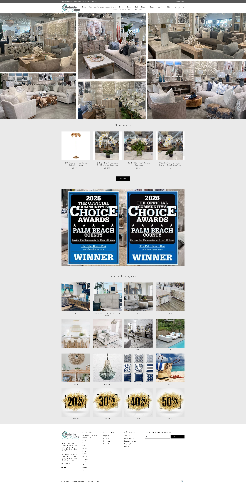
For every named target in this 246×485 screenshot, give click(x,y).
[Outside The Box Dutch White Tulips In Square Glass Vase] (138, 145)
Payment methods (130, 441)
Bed (107, 350)
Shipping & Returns (130, 444)
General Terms (129, 438)
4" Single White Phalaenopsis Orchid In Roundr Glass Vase (170, 164)
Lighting (107, 384)
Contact (127, 446)
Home (84, 7)
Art (129, 10)
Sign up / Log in (180, 1)
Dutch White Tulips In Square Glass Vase (139, 164)
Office (169, 7)
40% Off (139, 419)
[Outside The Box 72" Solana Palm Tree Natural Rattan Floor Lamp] (76, 145)
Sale (83, 470)
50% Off (170, 419)
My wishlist (106, 444)
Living (138, 313)
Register (106, 436)
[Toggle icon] (175, 8)
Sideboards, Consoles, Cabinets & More (107, 314)
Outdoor (170, 350)
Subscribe (177, 437)
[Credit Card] (182, 481)
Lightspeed (96, 481)
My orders (106, 438)
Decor (76, 384)
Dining (170, 313)
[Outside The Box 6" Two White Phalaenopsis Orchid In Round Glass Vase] (107, 145)
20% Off (76, 419)
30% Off (107, 419)
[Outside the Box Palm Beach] (71, 8)
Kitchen (76, 350)
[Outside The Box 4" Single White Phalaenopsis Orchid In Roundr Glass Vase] (170, 145)
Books (135, 10)
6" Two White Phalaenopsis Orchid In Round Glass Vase (107, 164)
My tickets (106, 441)
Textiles (139, 384)
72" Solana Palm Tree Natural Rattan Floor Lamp (75, 164)
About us (127, 436)
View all (123, 178)
